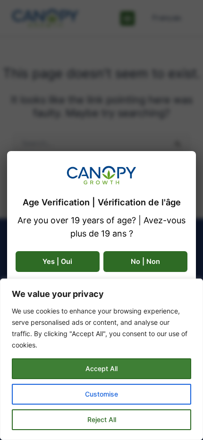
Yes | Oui (57, 261)
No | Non (145, 261)
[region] (101, 359)
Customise (101, 394)
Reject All (101, 419)
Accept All (101, 368)
